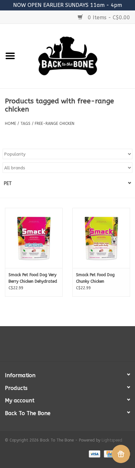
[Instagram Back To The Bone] (67, 346)
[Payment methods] (94, 453)
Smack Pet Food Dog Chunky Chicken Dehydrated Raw (95, 279)
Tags (25, 123)
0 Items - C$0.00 (108, 17)
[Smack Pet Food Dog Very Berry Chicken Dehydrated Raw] (34, 238)
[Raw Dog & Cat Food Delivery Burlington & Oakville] (77, 55)
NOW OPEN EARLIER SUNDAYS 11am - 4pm (67, 5)
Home (10, 123)
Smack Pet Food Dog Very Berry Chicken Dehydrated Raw (33, 279)
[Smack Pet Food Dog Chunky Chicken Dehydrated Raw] (101, 238)
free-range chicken (54, 123)
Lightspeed (112, 440)
